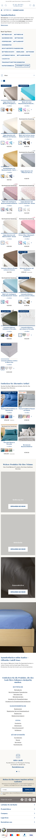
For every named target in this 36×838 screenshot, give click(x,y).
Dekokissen (18, 725)
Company (4, 813)
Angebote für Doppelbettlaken (18, 699)
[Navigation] (2, 5)
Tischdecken (18, 737)
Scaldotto (18, 723)
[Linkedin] (34, 799)
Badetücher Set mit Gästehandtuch (18, 711)
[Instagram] (26, 799)
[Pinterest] (30, 799)
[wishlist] (30, 5)
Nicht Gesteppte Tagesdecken (18, 692)
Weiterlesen (4, 25)
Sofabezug (18, 730)
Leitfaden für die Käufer (9, 805)
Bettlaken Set (18, 694)
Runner (18, 740)
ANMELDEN (29, 790)
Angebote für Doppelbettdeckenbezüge (18, 701)
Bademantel (18, 709)
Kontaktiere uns (18, 767)
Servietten (18, 742)
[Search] (5, 5)
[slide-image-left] (3, 158)
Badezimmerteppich (18, 716)
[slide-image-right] (15, 158)
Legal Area (4, 818)
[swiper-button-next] (14, 109)
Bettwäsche (18, 690)
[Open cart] (34, 5)
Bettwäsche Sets (18, 697)
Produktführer (6, 809)
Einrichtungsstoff (18, 728)
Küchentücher (18, 744)
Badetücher (18, 713)
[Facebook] (22, 799)
